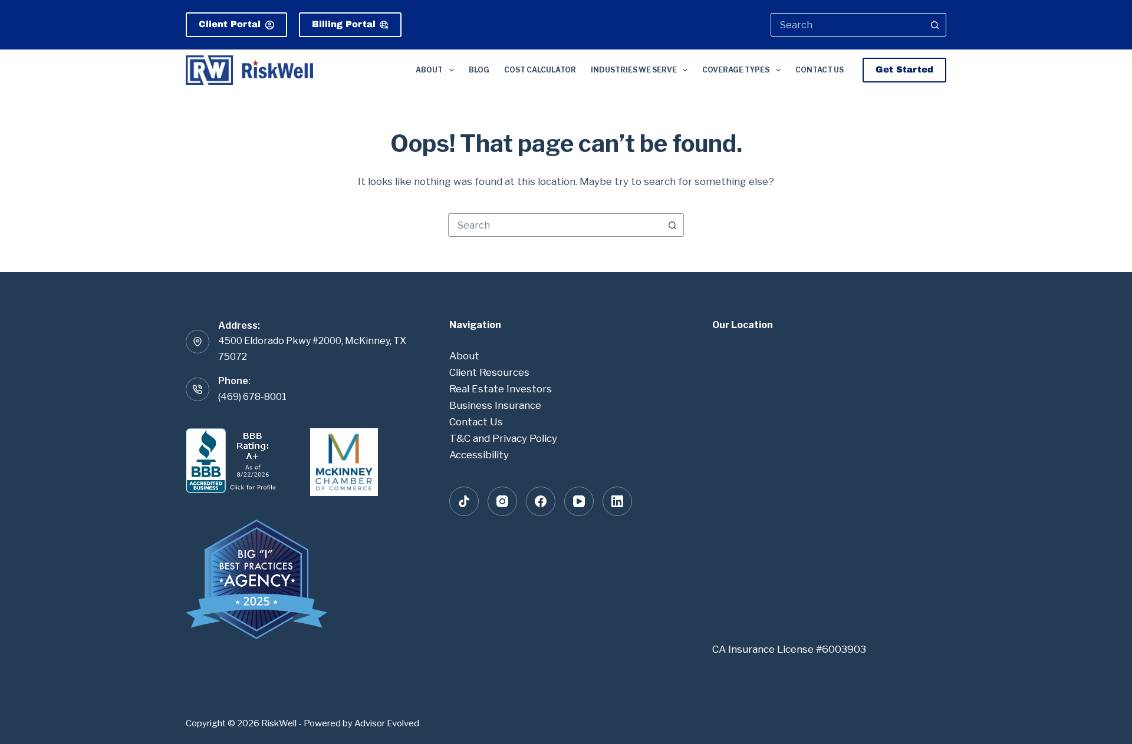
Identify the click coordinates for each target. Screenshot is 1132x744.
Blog (479, 69)
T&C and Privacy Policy (503, 438)
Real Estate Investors (500, 389)
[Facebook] (540, 501)
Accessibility (479, 455)
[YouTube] (579, 501)
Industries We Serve (634, 69)
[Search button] (934, 25)
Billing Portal (344, 24)
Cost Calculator (540, 69)
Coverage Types (735, 69)
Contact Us (819, 69)
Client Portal (230, 24)
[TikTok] (464, 501)
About (429, 69)
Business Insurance (495, 405)
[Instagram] (502, 501)
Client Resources (489, 372)
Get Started (904, 69)
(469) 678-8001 (252, 396)
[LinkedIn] (617, 501)
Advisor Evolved (386, 723)
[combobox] (847, 25)
